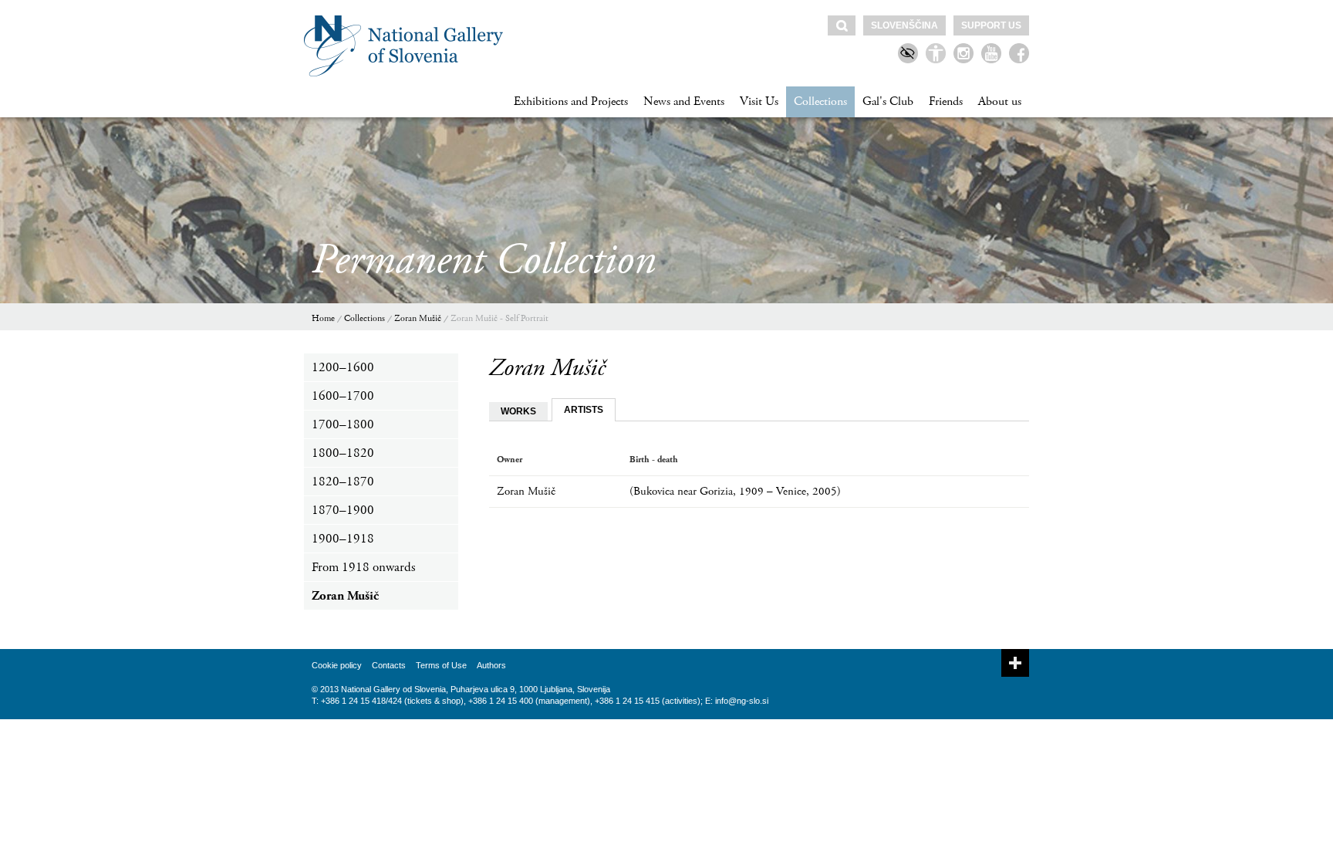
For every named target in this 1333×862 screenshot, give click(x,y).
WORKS (518, 411)
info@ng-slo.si (741, 700)
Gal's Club (887, 101)
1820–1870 (343, 481)
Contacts (389, 665)
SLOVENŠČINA (904, 25)
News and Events (683, 101)
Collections (820, 101)
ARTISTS (583, 409)
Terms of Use (441, 665)
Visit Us (759, 101)
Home (323, 318)
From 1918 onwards (363, 567)
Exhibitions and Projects (571, 101)
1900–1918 (343, 538)
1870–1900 (343, 510)
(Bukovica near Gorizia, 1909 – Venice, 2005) (735, 491)
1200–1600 (343, 367)
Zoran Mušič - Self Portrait (499, 318)
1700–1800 (343, 424)
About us (999, 101)
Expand (1015, 663)
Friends (946, 101)
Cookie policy (337, 665)
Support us (991, 25)
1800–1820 (343, 453)
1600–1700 (343, 395)
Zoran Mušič (417, 318)
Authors (491, 665)
